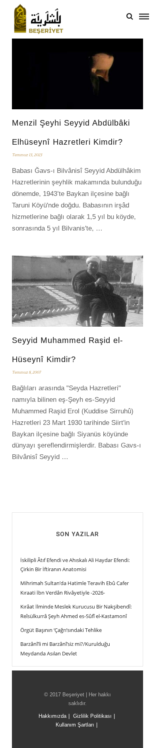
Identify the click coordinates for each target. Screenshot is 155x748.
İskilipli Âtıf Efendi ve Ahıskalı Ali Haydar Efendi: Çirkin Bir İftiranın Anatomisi (75, 564)
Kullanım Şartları (75, 725)
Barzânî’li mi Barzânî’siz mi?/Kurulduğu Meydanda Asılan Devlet (65, 648)
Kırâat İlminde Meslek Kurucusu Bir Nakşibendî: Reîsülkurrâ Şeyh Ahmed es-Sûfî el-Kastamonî (76, 611)
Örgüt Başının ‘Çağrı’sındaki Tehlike (61, 630)
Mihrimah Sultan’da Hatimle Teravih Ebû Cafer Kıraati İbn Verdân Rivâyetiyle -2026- (74, 587)
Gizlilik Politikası (92, 716)
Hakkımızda (52, 716)
